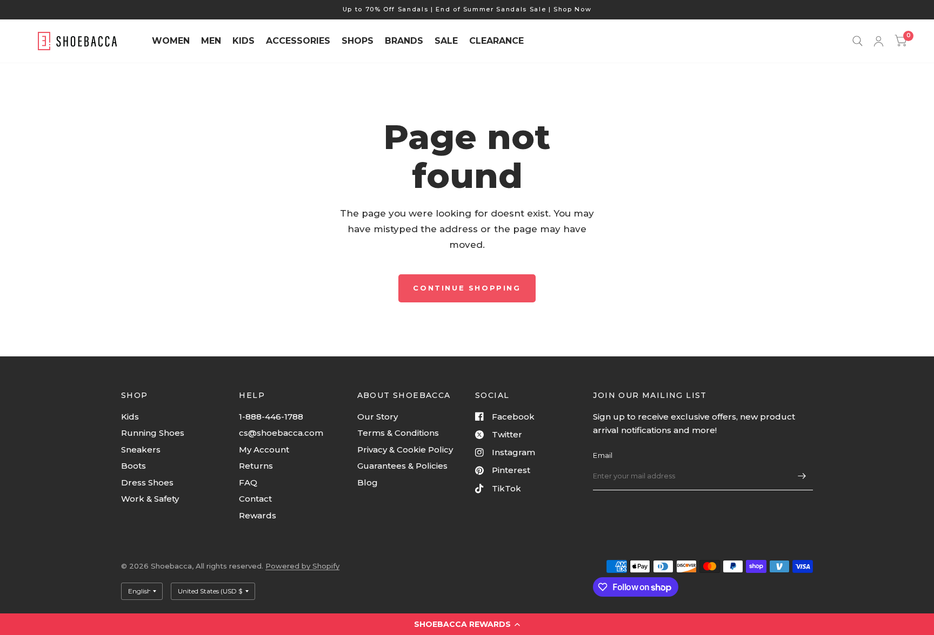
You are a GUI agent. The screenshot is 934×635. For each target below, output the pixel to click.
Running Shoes (152, 433)
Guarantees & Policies (402, 466)
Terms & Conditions (398, 433)
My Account (264, 449)
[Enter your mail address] (802, 476)
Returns (256, 466)
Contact (255, 499)
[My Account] (878, 41)
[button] (467, 624)
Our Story (377, 416)
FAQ (248, 482)
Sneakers (141, 449)
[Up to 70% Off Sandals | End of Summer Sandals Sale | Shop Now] (467, 9)
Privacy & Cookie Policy (405, 449)
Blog (367, 482)
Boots (133, 466)
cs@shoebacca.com (281, 433)
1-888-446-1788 (271, 416)
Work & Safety (150, 499)
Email (602, 455)
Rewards (257, 515)
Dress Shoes (147, 482)
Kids (130, 416)
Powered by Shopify (302, 566)
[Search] (857, 41)
